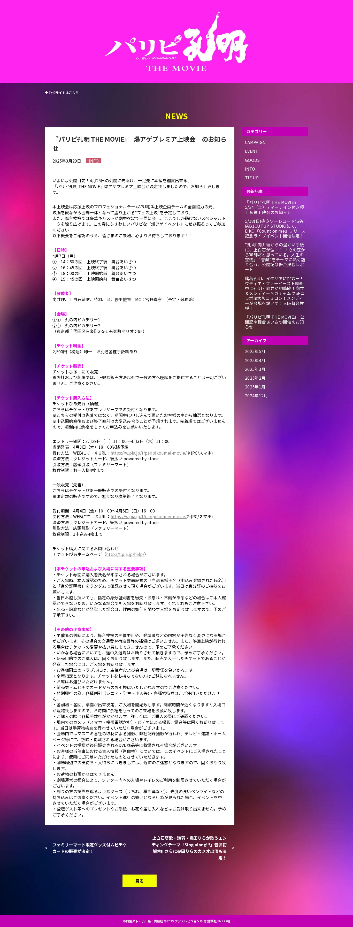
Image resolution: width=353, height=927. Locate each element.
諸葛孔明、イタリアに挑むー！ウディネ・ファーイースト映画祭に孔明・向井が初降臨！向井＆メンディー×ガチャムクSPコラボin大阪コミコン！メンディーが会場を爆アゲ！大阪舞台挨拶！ (275, 293)
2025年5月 (255, 351)
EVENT (251, 151)
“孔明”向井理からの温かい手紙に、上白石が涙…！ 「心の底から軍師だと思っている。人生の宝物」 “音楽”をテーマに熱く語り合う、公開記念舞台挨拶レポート (275, 257)
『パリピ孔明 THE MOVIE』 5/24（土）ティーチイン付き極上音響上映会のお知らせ (274, 207)
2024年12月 (256, 395)
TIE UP (252, 177)
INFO (250, 168)
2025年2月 (255, 378)
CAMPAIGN (255, 142)
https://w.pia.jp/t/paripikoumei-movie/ (149, 453)
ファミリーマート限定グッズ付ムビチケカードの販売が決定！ (89, 847)
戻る (139, 881)
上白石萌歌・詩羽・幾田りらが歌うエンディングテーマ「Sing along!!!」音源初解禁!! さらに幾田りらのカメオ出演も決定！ (189, 848)
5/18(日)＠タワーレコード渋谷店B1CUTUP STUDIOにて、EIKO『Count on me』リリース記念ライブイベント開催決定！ (275, 229)
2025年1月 (255, 386)
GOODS (252, 160)
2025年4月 (255, 360)
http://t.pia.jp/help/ (125, 554)
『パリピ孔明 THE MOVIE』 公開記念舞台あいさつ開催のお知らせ (274, 322)
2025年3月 (255, 369)
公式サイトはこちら (64, 92)
